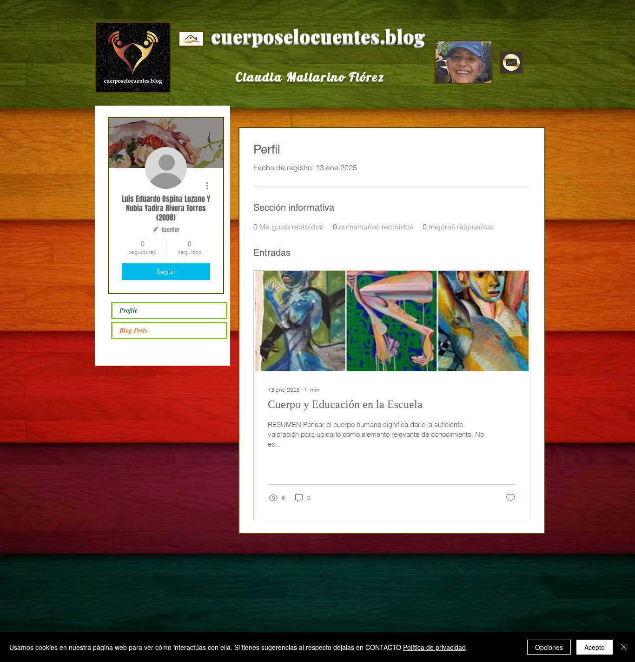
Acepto (594, 647)
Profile (128, 310)
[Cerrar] (623, 647)
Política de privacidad (434, 647)
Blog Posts (133, 330)
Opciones (549, 647)
